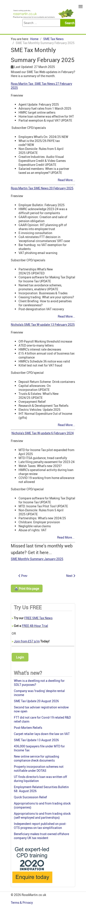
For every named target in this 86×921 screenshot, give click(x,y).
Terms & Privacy (22, 902)
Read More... (66, 180)
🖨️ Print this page (26, 588)
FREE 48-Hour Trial (35, 626)
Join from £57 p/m (27, 641)
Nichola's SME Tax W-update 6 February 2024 (42, 433)
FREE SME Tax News (38, 618)
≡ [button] (80, 7)
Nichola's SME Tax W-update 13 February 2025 (43, 324)
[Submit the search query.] (69, 23)
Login (20, 657)
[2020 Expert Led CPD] (32, 884)
